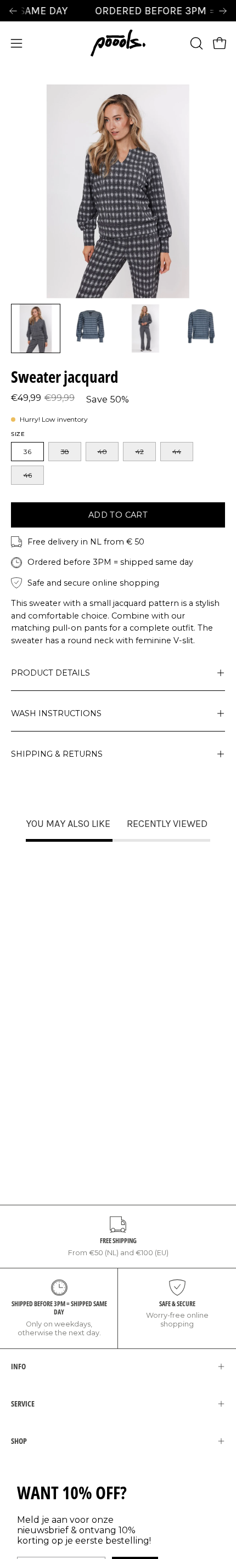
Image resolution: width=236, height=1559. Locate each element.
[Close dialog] (219, 704)
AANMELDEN (63, 819)
